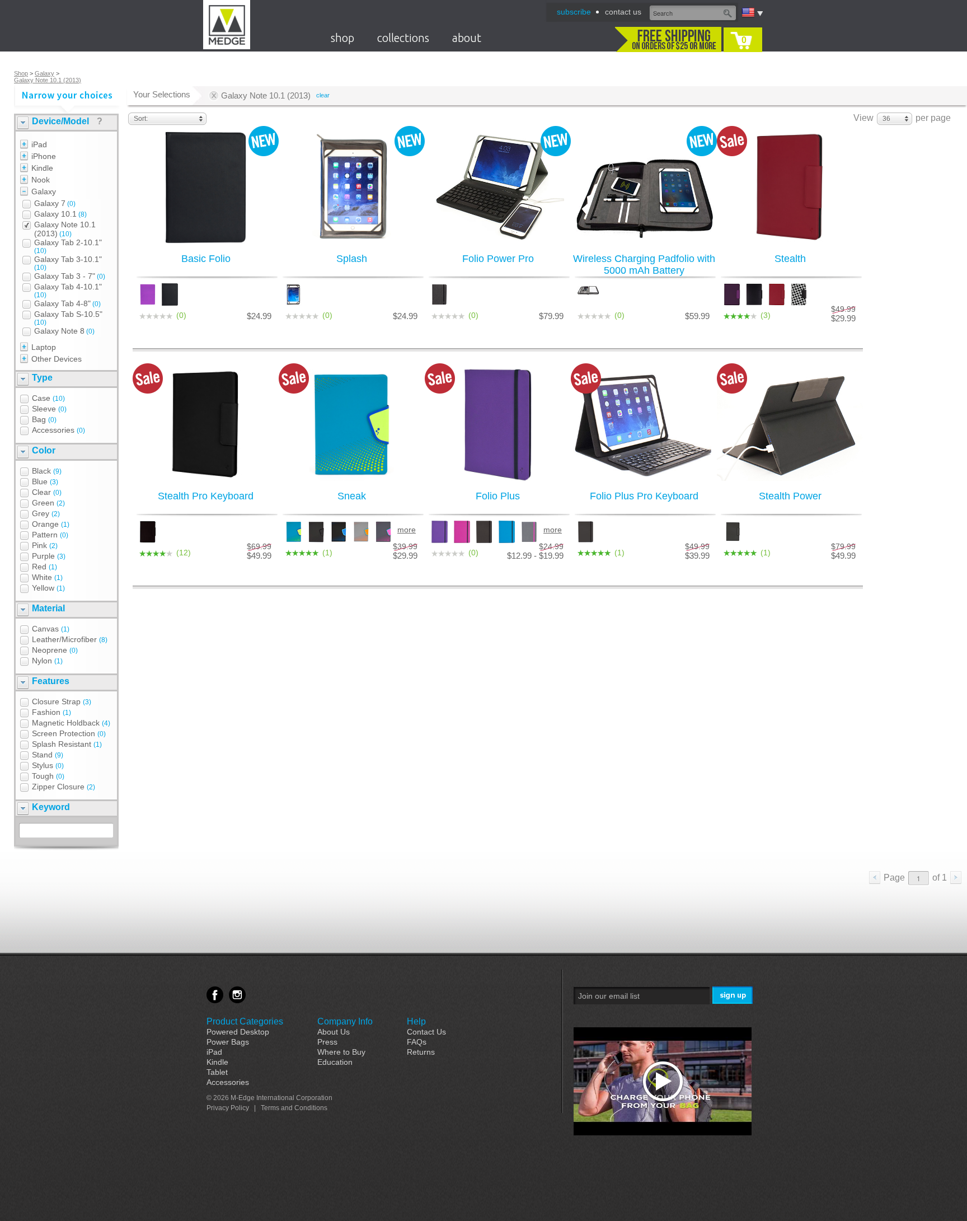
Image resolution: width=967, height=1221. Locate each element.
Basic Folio (206, 258)
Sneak (351, 496)
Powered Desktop (237, 1031)
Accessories (227, 1082)
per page (933, 118)
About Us (333, 1031)
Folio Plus (498, 496)
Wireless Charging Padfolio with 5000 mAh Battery (644, 264)
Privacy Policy (227, 1108)
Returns (421, 1051)
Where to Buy (341, 1051)
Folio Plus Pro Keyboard (644, 496)
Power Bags (227, 1041)
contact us (623, 11)
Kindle (217, 1062)
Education (335, 1062)
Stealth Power (790, 496)
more (406, 529)
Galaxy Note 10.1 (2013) (47, 80)
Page (894, 877)
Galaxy (44, 73)
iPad (214, 1051)
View (863, 118)
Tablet (217, 1072)
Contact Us (426, 1031)
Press (327, 1041)
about (466, 37)
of (939, 877)
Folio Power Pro (498, 258)
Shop (21, 73)
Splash (351, 258)
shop (342, 37)
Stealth (790, 258)
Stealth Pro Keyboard (206, 496)
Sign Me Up (733, 995)
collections (403, 37)
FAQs (416, 1041)
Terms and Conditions (294, 1108)
